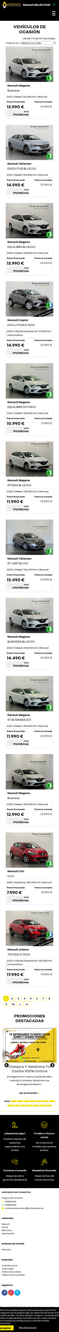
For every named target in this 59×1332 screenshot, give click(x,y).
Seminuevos (8, 1233)
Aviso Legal (8, 1268)
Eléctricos (7, 1230)
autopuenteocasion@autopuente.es (24, 1208)
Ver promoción (28, 1093)
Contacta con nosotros (16, 1192)
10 (13, 1004)
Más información (28, 1327)
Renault (6, 1224)
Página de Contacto (12, 1198)
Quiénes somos (10, 1265)
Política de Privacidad (13, 1275)
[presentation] (6, 1065)
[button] (7, 1101)
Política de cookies (11, 1272)
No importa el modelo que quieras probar (44, 1146)
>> (26, 1004)
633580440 (10, 1201)
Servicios (6, 1249)
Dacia (5, 1227)
